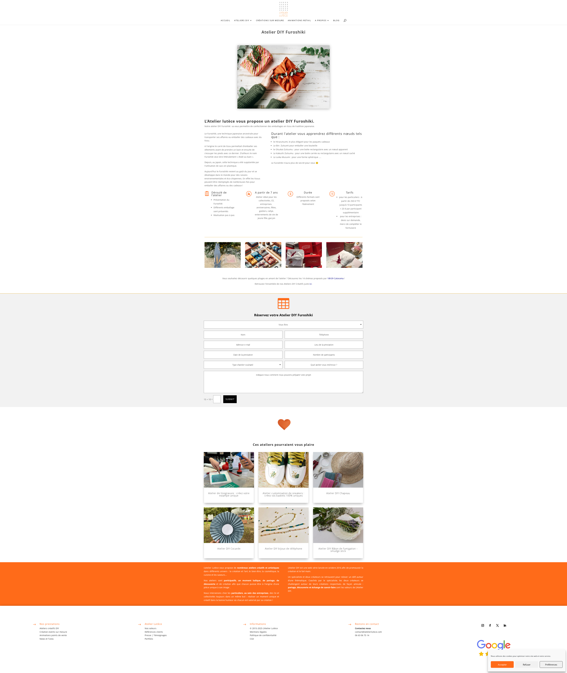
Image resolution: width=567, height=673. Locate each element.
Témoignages (160, 635)
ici (310, 283)
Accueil (225, 20)
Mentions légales (258, 631)
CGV (252, 638)
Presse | (149, 635)
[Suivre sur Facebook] (490, 625)
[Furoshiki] (223, 267)
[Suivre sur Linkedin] (504, 625)
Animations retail (299, 20)
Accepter (502, 664)
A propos (320, 20)
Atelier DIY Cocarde (229, 548)
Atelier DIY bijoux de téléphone (283, 548)
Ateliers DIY (241, 20)
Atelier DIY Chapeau (338, 493)
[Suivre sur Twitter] (497, 625)
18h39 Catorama (335, 278)
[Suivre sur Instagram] (482, 625)
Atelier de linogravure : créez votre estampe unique (229, 494)
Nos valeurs (150, 628)
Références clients (154, 631)
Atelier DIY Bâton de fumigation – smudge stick (338, 550)
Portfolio (149, 638)
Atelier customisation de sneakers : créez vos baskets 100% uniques (283, 494)
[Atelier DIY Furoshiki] (263, 267)
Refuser (527, 664)
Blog (336, 20)
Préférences (551, 664)
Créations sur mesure (270, 20)
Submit (229, 399)
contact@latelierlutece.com (368, 631)
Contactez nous (363, 628)
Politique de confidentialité (263, 635)
